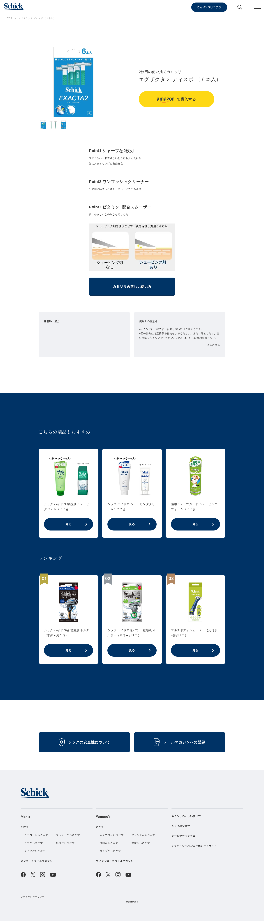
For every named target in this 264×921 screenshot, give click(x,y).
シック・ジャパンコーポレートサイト (194, 845)
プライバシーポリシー (33, 896)
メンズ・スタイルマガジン (37, 860)
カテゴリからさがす (36, 835)
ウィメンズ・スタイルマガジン (114, 860)
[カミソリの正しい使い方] (132, 288)
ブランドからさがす (68, 835)
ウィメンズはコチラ (209, 7)
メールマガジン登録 (184, 835)
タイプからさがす (35, 850)
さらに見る (213, 345)
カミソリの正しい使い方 (186, 816)
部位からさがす (65, 842)
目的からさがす (33, 842)
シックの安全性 (181, 826)
